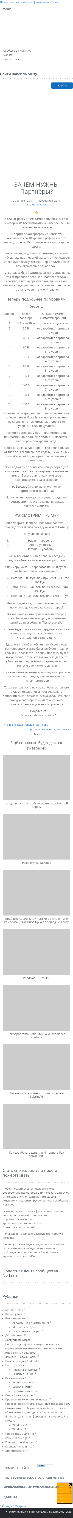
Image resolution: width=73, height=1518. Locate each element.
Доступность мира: (18, 1339)
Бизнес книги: (22, 1386)
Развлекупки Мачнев (36, 863)
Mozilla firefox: (15, 1310)
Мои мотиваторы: (25, 1327)
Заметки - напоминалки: (22, 1357)
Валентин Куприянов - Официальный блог (29, 2)
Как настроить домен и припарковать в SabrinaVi (36, 1094)
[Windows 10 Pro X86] (36, 952)
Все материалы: (17, 1318)
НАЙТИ (62, 85)
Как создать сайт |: (18, 1365)
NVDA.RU (8, 1204)
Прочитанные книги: (27, 1391)
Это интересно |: (17, 1450)
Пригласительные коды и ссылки (49, 729)
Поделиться (11, 59)
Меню (7, 9)
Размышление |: (17, 1438)
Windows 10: (21, 1425)
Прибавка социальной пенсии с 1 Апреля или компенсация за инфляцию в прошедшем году (36, 920)
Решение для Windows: (21, 1442)
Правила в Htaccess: (26, 1369)
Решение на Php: (24, 1374)
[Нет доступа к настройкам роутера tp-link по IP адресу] (36, 777)
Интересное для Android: (22, 1361)
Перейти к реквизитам (17, 1219)
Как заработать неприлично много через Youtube (36, 1035)
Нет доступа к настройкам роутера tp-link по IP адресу (36, 805)
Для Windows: (15, 1335)
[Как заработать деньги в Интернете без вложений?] (36, 1126)
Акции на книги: (24, 1382)
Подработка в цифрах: (27, 1331)
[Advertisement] (36, 139)
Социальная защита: (19, 1446)
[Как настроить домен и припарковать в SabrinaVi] (36, 1067)
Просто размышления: (20, 1433)
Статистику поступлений (19, 1227)
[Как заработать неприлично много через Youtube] (36, 1008)
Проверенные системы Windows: (28, 1399)
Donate (7, 54)
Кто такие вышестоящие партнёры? (26, 724)
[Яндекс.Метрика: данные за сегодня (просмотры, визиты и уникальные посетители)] (14, 1506)
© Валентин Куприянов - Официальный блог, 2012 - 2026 (40, 1511)
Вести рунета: (15, 1314)
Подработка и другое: (20, 1395)
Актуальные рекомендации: (31, 1322)
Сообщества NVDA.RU (17, 50)
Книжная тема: (15, 1378)
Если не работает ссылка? (38, 715)
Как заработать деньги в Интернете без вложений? (36, 1154)
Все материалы (36, 204)
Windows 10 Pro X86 (36, 978)
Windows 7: (20, 1429)
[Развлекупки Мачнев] (36, 837)
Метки (38, 734)
